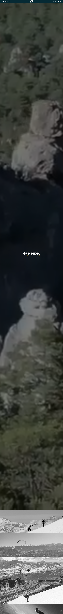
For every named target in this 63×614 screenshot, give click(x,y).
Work (3, 1)
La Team (6, 1)
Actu (9, 1)
